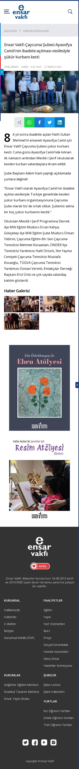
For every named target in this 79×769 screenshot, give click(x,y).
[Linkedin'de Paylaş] (60, 122)
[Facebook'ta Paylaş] (39, 122)
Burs (47, 631)
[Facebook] (35, 742)
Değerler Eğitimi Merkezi (21, 685)
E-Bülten (10, 624)
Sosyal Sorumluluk (56, 645)
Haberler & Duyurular (36, 30)
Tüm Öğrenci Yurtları (58, 725)
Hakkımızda (12, 610)
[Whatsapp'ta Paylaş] (29, 122)
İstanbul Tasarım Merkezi (21, 692)
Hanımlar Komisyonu (58, 665)
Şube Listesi (52, 685)
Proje (47, 638)
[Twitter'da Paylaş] (50, 122)
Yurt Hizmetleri (54, 624)
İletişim (9, 631)
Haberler (10, 617)
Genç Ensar (51, 658)
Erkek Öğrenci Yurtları (59, 718)
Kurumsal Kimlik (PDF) (19, 638)
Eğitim (48, 610)
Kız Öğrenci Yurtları (57, 711)
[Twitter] (25, 742)
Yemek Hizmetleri (56, 652)
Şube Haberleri (54, 692)
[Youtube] (44, 742)
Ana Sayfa (10, 30)
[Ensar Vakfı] (21, 17)
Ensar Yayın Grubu (16, 698)
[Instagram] (53, 742)
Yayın (47, 617)
